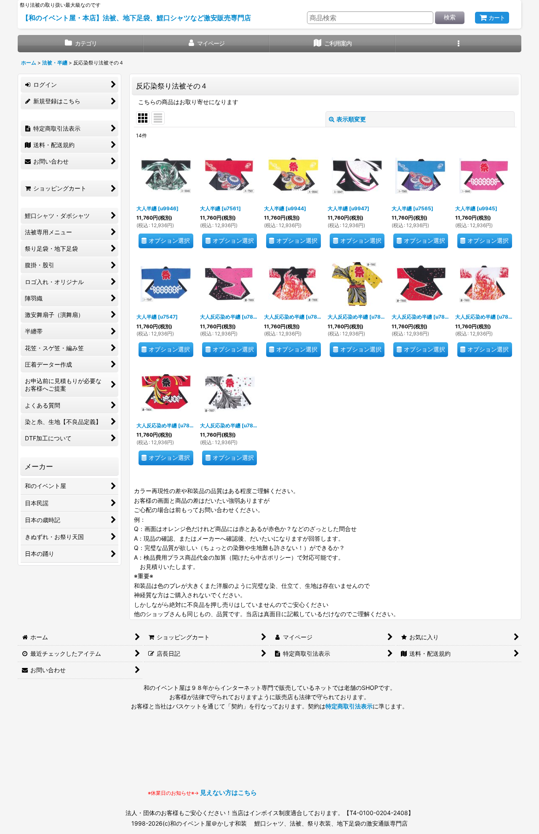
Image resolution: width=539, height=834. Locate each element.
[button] (458, 43)
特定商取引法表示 (349, 706)
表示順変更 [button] (351, 119)
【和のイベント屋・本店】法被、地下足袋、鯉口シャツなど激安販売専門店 (136, 17)
